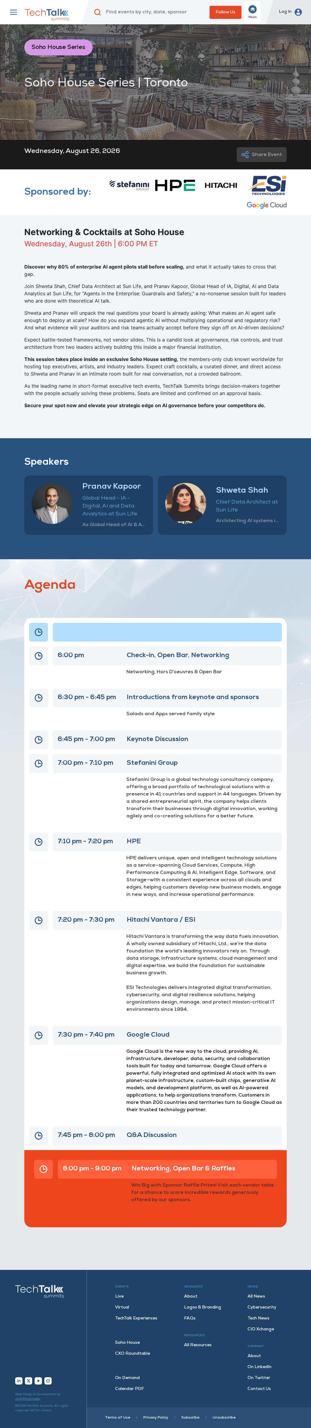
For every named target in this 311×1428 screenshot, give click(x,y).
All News (256, 1296)
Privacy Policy (155, 1417)
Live (119, 1296)
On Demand (127, 1378)
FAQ (190, 1318)
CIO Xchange (261, 1329)
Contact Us (259, 1389)
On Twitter (259, 1378)
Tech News (258, 1318)
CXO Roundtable (132, 1353)
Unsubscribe (224, 1417)
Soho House (127, 1342)
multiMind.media (27, 1399)
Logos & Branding (202, 1307)
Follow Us (225, 12)
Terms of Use (117, 1417)
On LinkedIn (260, 1367)
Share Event (267, 154)
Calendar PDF (129, 1389)
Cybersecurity (262, 1307)
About (190, 1296)
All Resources (198, 1345)
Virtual (122, 1307)
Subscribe (190, 1417)
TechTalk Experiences (136, 1318)
